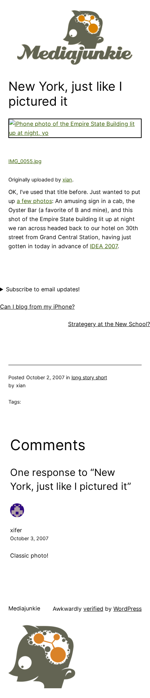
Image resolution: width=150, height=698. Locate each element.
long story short (89, 377)
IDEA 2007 (104, 246)
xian (67, 180)
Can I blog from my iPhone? (37, 306)
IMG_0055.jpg (25, 161)
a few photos (34, 200)
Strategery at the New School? (109, 323)
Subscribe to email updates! (43, 289)
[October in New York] (75, 132)
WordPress (127, 608)
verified (93, 608)
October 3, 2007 (29, 538)
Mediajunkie (24, 608)
